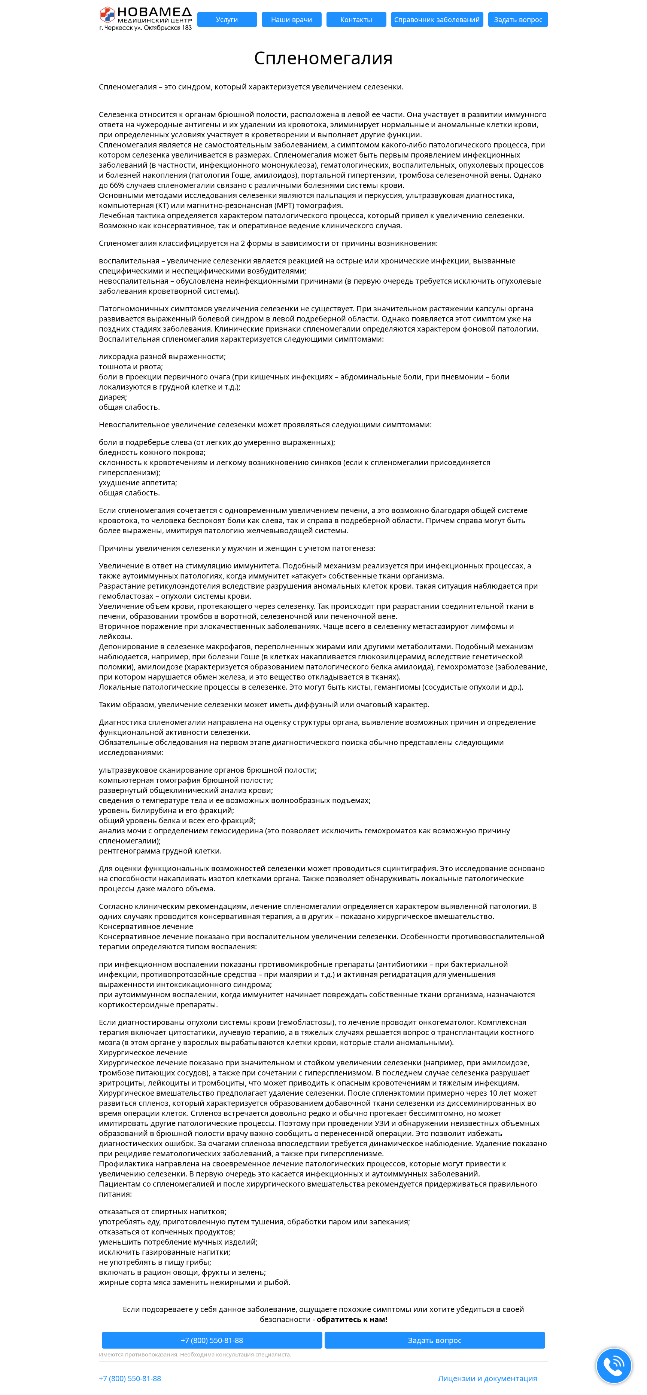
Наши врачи (291, 19)
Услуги (227, 19)
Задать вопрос (518, 19)
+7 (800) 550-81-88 (212, 1340)
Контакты (356, 19)
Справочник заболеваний (437, 19)
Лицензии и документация (487, 1378)
